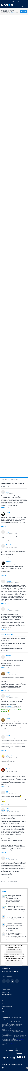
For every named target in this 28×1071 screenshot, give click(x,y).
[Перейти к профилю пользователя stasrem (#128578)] (3, 674)
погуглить (9, 706)
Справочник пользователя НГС (10, 971)
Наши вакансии (6, 1009)
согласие (13, 12)
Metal (3, 810)
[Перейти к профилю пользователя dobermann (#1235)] (3, 563)
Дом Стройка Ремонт (12, 479)
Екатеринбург (5, 992)
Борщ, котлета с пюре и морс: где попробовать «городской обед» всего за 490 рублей (15, 917)
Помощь (4, 1011)
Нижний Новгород (7, 994)
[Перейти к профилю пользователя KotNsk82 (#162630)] (3, 514)
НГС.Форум (3, 479)
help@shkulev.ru (13, 1043)
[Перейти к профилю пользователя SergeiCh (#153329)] (3, 770)
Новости (20, 1)
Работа (13, 1)
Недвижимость (5, 1)
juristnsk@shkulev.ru (19, 1041)
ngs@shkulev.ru (20, 1039)
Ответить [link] (3, 507)
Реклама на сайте (6, 1004)
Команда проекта (7, 1006)
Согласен (23, 11)
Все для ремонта (5, 481)
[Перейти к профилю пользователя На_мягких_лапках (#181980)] (3, 756)
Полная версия (6, 968)
